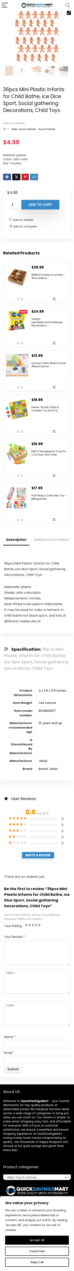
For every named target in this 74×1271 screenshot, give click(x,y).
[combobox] (37, 1177)
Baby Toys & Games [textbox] (36, 1177)
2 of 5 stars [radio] (28, 924)
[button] (69, 13)
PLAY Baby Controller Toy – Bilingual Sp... (49, 497)
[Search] (68, 5)
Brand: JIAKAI (48, 769)
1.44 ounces (47, 703)
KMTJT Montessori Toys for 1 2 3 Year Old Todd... (48, 453)
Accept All (37, 1240)
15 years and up (50, 723)
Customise (37, 1251)
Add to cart (40, 205)
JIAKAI (43, 761)
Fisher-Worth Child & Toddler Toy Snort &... (45, 408)
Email (9, 1053)
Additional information (51, 539)
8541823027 (47, 711)
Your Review (14, 937)
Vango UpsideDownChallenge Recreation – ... (46, 322)
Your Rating (13, 926)
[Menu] (5, 5)
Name (10, 1037)
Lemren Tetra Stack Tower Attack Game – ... (48, 364)
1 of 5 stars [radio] (26, 924)
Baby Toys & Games (24, 129)
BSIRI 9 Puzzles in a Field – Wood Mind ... (48, 276)
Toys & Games (46, 129)
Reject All (37, 1262)
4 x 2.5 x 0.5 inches (52, 691)
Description (16, 539)
